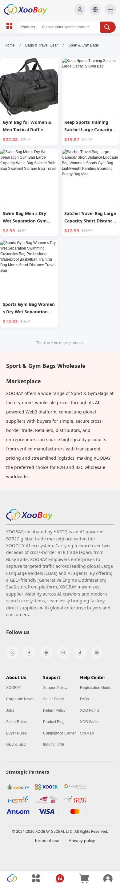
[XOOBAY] (30, 9)
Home (10, 45)
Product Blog (54, 722)
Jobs (10, 710)
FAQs (84, 699)
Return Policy (54, 710)
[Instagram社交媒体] (63, 652)
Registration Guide (95, 688)
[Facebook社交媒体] (29, 652)
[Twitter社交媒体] (12, 652)
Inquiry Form (53, 744)
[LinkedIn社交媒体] (97, 652)
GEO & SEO (16, 744)
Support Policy (55, 688)
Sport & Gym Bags (83, 45)
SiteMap (87, 733)
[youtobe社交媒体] (46, 652)
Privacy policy (82, 840)
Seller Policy (53, 699)
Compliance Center (59, 733)
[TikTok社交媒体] (80, 652)
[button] (95, 9)
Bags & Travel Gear (41, 45)
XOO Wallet (89, 722)
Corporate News (20, 699)
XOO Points (89, 710)
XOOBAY (13, 688)
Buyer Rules (16, 733)
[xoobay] (29, 515)
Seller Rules (16, 722)
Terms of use (46, 840)
